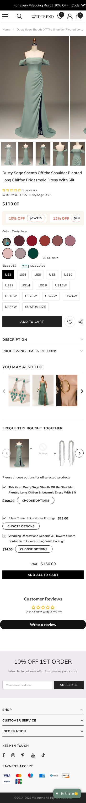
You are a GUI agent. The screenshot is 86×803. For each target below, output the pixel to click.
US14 (26, 285)
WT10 (37, 218)
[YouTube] (35, 755)
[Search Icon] (24, 16)
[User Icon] (70, 16)
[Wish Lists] (69, 321)
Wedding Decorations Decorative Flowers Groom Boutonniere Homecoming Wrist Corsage (42, 538)
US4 (23, 274)
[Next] (79, 453)
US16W (61, 285)
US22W (51, 296)
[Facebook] (6, 755)
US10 (68, 274)
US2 (8, 274)
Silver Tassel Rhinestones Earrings (32, 518)
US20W (31, 296)
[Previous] (6, 453)
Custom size (35, 307)
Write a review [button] (43, 624)
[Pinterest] (25, 755)
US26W (11, 307)
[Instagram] (15, 755)
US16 (42, 285)
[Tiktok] (45, 755)
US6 (38, 274)
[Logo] (42, 16)
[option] (34, 87)
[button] (12, 190)
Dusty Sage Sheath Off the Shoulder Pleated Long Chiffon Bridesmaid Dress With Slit (42, 489)
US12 (9, 285)
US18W (11, 296)
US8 (52, 274)
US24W (71, 296)
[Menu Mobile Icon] (5, 16)
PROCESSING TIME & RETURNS (30, 351)
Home (6, 29)
